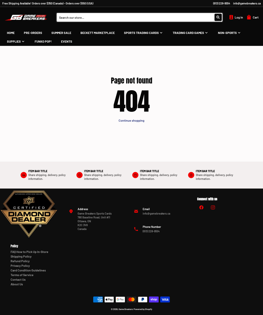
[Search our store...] (218, 17)
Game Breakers (126, 309)
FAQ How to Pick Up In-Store (29, 252)
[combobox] (140, 17)
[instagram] (213, 207)
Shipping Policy (21, 256)
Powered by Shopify (143, 309)
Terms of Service (22, 275)
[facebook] (201, 207)
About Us (17, 284)
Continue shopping (131, 120)
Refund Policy (20, 261)
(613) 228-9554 (221, 3)
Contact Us (18, 279)
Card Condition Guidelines (28, 270)
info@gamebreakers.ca (247, 3)
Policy (14, 246)
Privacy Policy (20, 265)
